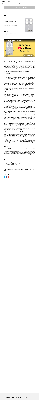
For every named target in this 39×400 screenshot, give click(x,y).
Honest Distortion (8, 1)
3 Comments (6, 180)
